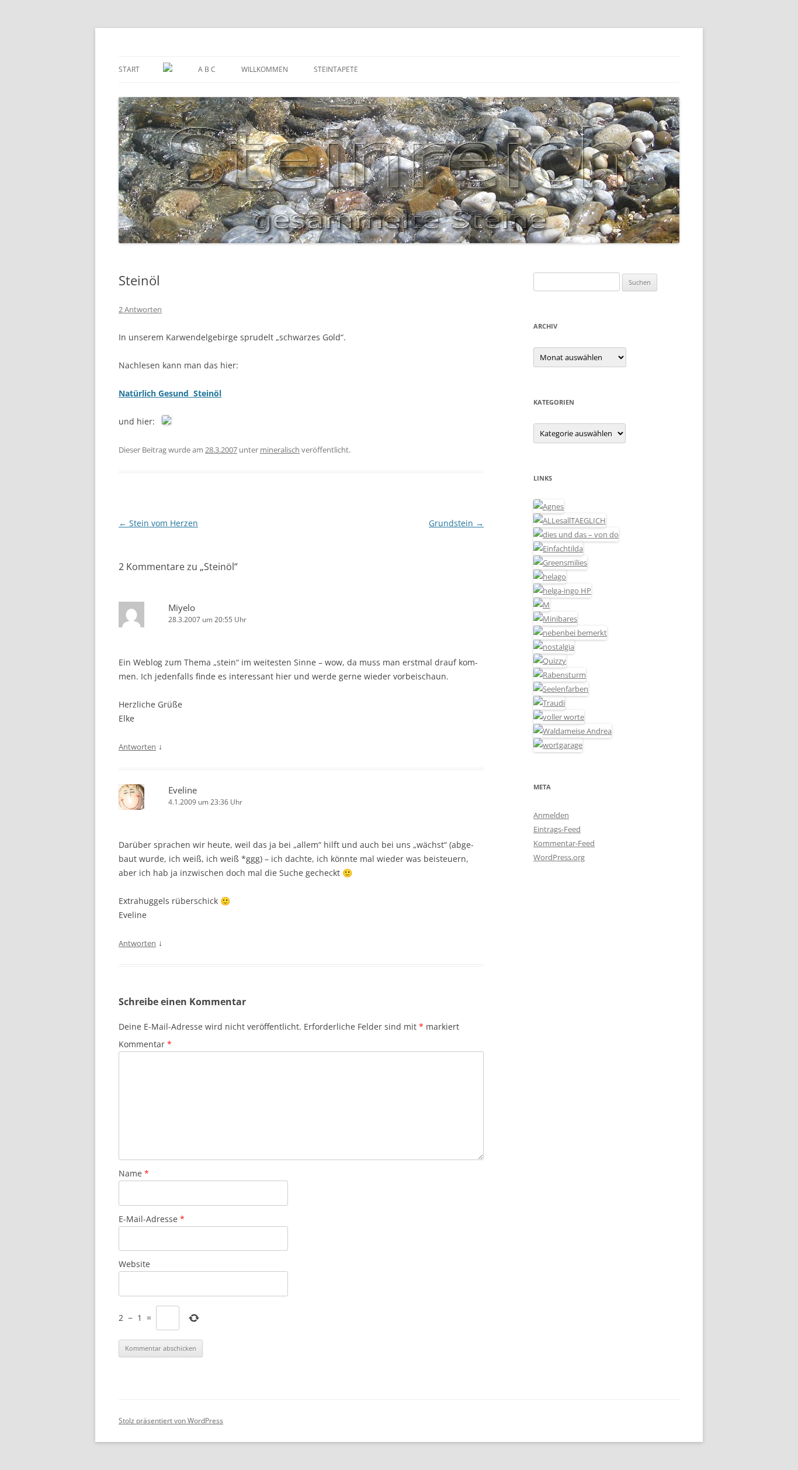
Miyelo (181, 607)
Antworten (137, 746)
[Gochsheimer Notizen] (549, 576)
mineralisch (280, 449)
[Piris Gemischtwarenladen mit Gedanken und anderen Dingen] (558, 717)
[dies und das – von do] (576, 534)
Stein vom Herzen (158, 523)
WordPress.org (559, 857)
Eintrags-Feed (557, 829)
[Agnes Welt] (548, 506)
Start (129, 69)
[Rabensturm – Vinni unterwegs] (559, 675)
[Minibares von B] (555, 618)
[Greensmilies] (560, 562)
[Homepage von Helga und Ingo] (562, 590)
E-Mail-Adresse (152, 1218)
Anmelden (551, 815)
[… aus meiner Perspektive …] (572, 731)
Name (134, 1173)
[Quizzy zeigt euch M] (549, 660)
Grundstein (456, 523)
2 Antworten (140, 309)
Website (134, 1263)
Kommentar (145, 1044)
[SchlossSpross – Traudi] (549, 703)
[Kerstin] (553, 646)
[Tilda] (558, 548)
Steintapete (336, 69)
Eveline (182, 790)
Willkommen (264, 69)
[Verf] (557, 745)
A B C (207, 69)
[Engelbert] (569, 520)
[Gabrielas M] (541, 604)
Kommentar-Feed (564, 843)
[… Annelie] (570, 632)
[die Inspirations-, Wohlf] (560, 689)
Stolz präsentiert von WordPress (171, 1421)
